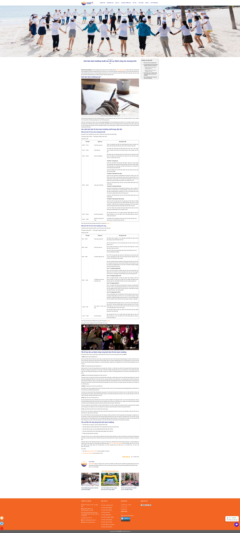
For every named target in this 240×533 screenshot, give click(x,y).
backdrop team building (92, 451)
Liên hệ (147, 2)
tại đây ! (108, 223)
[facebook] (141, 505)
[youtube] (144, 505)
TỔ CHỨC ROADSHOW (106, 514)
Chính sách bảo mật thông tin (127, 515)
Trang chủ (102, 2)
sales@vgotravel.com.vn (90, 520)
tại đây (108, 320)
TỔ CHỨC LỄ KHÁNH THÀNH (107, 517)
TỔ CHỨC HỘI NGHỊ (105, 512)
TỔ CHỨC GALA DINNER (106, 507)
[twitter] (146, 505)
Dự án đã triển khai (126, 2)
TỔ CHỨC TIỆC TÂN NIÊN (106, 527)
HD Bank (135, 445)
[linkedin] (150, 505)
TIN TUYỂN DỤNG (154, 2)
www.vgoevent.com (90, 522)
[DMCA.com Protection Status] (125, 519)
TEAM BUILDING (110, 59)
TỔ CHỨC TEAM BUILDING (107, 505)
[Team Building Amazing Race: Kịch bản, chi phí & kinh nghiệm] (90, 479)
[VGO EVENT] (87, 2)
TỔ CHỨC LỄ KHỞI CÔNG (106, 519)
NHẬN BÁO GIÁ (110, 2)
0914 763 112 (89, 517)
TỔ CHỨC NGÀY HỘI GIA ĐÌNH (107, 524)
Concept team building (87, 453)
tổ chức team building (121, 69)
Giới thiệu (141, 2)
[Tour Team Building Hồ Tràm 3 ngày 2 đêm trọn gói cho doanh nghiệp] (110, 479)
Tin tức (134, 2)
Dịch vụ (117, 2)
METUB (87, 446)
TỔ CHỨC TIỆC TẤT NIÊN (106, 522)
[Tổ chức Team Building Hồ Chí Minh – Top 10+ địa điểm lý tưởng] (130, 479)
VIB (84, 446)
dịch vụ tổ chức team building (115, 443)
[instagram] (148, 505)
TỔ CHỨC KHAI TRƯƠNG (106, 510)
